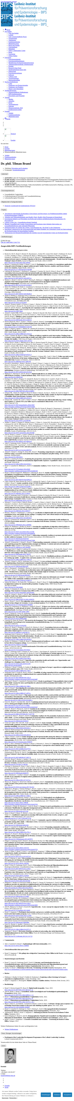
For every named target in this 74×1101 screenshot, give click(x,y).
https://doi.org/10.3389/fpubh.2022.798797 (18, 554)
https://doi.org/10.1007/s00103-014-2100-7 (18, 903)
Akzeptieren (67, 1095)
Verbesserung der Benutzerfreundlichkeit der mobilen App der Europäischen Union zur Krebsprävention (36, 233)
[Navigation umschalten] (47, 26)
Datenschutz (13, 1098)
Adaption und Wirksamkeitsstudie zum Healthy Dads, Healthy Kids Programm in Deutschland (33, 217)
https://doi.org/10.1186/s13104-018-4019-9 (18, 735)
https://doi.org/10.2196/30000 (14, 587)
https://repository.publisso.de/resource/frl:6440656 (20, 533)
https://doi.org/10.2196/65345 (14, 377)
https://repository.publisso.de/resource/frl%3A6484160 (21, 471)
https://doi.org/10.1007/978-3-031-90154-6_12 (19, 990)
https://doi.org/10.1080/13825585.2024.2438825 (19, 391)
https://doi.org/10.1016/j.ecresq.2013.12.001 (18, 915)
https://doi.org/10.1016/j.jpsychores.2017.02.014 (19, 787)
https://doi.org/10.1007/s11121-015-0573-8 (18, 856)
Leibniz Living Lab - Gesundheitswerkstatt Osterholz (21, 222)
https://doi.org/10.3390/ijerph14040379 (16, 773)
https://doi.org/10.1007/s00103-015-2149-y (18, 868)
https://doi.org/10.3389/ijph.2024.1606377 (17, 511)
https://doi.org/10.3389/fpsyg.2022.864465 (18, 547)
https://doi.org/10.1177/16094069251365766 (18, 327)
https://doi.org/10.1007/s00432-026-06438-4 (18, 294)
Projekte (4, 210)
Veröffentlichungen (7, 236)
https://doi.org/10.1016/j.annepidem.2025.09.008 (19, 433)
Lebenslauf (5, 174)
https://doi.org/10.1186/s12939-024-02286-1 (18, 486)
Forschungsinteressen (8, 190)
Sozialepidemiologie (19, 170)
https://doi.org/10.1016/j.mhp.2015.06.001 (17, 881)
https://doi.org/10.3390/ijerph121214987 (17, 896)
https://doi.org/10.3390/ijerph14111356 (16, 811)
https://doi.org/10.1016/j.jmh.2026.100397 (17, 262)
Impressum (5, 1098)
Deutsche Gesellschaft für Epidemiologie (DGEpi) (20, 206)
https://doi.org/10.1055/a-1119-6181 (15, 625)
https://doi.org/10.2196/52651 (14, 457)
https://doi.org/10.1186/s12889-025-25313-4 (18, 334)
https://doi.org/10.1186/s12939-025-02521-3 (18, 354)
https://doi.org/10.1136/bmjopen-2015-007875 (19, 839)
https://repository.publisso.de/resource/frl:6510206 (20, 407)
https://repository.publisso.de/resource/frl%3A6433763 (21, 804)
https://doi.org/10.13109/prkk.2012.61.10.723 (18, 936)
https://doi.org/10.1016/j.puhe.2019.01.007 (18, 664)
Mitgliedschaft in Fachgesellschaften (12, 202)
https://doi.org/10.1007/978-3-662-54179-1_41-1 (19, 1002)
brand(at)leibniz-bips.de (8, 1075)
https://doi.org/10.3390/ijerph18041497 (16, 566)
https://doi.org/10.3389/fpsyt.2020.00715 (17, 632)
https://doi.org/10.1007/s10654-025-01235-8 (18, 372)
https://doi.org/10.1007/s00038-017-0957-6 (18, 757)
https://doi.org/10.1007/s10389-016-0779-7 (18, 749)
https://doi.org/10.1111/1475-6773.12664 (17, 705)
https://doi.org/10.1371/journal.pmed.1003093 (19, 604)
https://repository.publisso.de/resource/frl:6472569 (20, 540)
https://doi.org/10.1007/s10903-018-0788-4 (18, 658)
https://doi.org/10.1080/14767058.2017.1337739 (19, 714)
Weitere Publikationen (11, 1029)
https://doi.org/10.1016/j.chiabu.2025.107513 (18, 341)
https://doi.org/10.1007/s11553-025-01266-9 (18, 285)
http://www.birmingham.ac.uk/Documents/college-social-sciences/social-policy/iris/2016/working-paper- (36, 969)
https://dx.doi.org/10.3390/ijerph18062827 (17, 575)
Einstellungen (46, 1095)
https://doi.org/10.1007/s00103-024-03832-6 (18, 479)
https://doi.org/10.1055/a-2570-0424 (16, 302)
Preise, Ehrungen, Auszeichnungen (11, 1033)
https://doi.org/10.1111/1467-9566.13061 (17, 611)
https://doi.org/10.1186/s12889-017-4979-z (18, 693)
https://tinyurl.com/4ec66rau (13, 665)
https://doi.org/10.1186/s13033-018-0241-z (18, 728)
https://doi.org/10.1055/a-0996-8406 (16, 618)
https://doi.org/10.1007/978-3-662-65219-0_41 (19, 998)
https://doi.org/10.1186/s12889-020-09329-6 (18, 639)
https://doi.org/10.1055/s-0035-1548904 (17, 945)
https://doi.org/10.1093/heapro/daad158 (17, 539)
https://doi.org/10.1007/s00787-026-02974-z (18, 278)
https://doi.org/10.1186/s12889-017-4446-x (18, 796)
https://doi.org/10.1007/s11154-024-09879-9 (18, 450)
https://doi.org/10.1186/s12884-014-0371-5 (18, 929)
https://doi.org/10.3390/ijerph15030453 (16, 721)
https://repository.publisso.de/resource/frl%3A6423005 (21, 905)
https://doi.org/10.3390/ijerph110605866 (17, 922)
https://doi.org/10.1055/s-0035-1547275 (17, 848)
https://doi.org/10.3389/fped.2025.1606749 (18, 361)
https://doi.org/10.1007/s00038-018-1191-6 (18, 677)
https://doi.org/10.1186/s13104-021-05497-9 (18, 580)
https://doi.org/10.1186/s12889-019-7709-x (18, 670)
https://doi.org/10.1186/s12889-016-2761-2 (18, 832)
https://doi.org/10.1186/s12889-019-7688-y (18, 686)
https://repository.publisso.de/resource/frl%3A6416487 (21, 679)
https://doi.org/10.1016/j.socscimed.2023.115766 (19, 532)
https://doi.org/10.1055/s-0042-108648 (16, 802)
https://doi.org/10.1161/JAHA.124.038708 (17, 420)
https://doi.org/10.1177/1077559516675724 (18, 818)
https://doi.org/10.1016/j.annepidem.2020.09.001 (19, 592)
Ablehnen (57, 1095)
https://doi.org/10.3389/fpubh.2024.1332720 (18, 500)
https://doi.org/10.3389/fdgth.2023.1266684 (18, 525)
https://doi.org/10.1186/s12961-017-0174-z (18, 780)
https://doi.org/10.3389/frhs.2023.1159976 (17, 493)
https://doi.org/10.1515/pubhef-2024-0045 (17, 469)
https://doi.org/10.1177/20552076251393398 (18, 269)
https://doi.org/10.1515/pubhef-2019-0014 (17, 650)
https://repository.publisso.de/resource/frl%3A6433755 (21, 849)
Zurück (3, 1045)
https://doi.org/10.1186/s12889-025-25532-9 (18, 398)
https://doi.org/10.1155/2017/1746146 (16, 764)
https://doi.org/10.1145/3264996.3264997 (17, 1007)
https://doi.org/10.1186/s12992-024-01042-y (18, 464)
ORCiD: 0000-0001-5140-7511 (10, 242)
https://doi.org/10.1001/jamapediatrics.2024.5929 (19, 405)
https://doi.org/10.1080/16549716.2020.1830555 (19, 599)
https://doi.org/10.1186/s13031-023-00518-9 (18, 518)
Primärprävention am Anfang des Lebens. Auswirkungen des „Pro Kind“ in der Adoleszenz (32, 227)
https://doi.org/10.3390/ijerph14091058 (16, 825)
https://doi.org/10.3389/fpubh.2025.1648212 (18, 320)
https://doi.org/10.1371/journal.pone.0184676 (18, 742)
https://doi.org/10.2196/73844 (14, 311)
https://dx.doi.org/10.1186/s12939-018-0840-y (19, 700)
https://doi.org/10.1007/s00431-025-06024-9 (18, 441)
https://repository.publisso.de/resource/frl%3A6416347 (21, 707)
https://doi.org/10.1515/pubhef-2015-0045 (17, 910)
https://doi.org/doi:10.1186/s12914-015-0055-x (19, 888)
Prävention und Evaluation (19, 168)
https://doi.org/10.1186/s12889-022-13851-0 (18, 559)
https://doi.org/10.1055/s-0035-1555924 (17, 875)
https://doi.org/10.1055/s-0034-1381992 (17, 863)
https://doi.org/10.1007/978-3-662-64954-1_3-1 (19, 995)
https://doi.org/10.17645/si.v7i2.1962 (16, 644)
